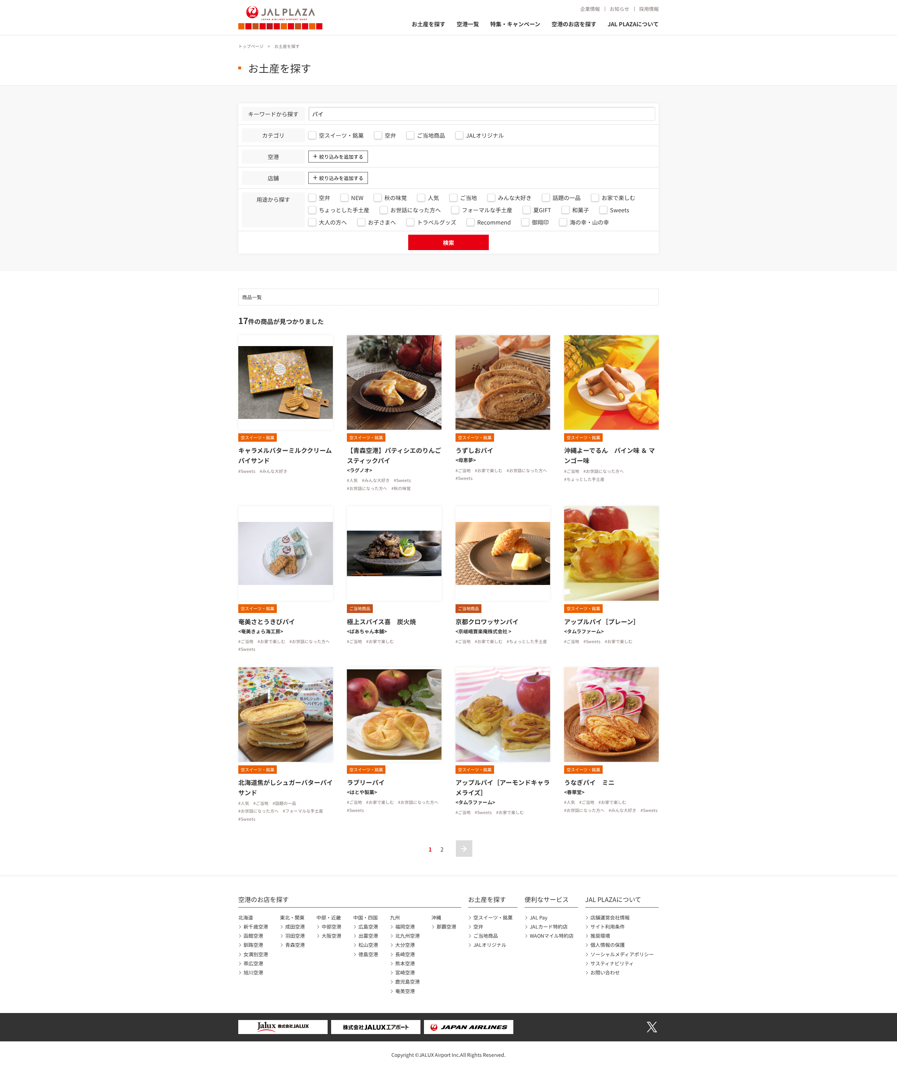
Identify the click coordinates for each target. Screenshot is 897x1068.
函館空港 (253, 935)
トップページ (250, 46)
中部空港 (331, 926)
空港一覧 (468, 24)
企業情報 (590, 8)
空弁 (478, 926)
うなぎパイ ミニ (589, 782)
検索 (448, 242)
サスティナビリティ (612, 963)
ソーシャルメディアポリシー (622, 954)
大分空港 (405, 944)
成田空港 (295, 926)
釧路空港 (253, 944)
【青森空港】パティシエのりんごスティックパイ (394, 455)
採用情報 (649, 8)
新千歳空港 (256, 926)
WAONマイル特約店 (552, 935)
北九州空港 (407, 935)
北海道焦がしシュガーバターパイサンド (285, 787)
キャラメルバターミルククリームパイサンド (285, 455)
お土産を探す (428, 24)
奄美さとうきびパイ (266, 621)
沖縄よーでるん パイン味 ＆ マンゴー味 (609, 455)
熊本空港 (405, 963)
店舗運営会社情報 (610, 917)
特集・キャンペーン (515, 24)
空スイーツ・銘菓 (493, 917)
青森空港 (295, 944)
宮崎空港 (405, 972)
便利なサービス (547, 899)
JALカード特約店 (549, 926)
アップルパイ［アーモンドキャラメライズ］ (503, 787)
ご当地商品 (485, 935)
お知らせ (619, 8)
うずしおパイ (474, 450)
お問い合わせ (605, 972)
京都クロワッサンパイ (487, 621)
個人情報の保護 (607, 944)
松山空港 (368, 944)
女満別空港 (256, 954)
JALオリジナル (489, 944)
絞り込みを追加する (341, 156)
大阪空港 (331, 935)
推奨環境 (600, 935)
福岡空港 (405, 926)
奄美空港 (405, 990)
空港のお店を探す (574, 24)
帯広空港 (253, 963)
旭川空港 (253, 972)
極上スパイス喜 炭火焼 (381, 621)
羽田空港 (295, 935)
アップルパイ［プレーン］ (601, 621)
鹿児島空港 (407, 981)
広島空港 (368, 926)
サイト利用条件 (607, 926)
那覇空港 (446, 926)
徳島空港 (368, 954)
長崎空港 (405, 954)
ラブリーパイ (366, 782)
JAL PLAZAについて (633, 24)
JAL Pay (538, 917)
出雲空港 (368, 935)
